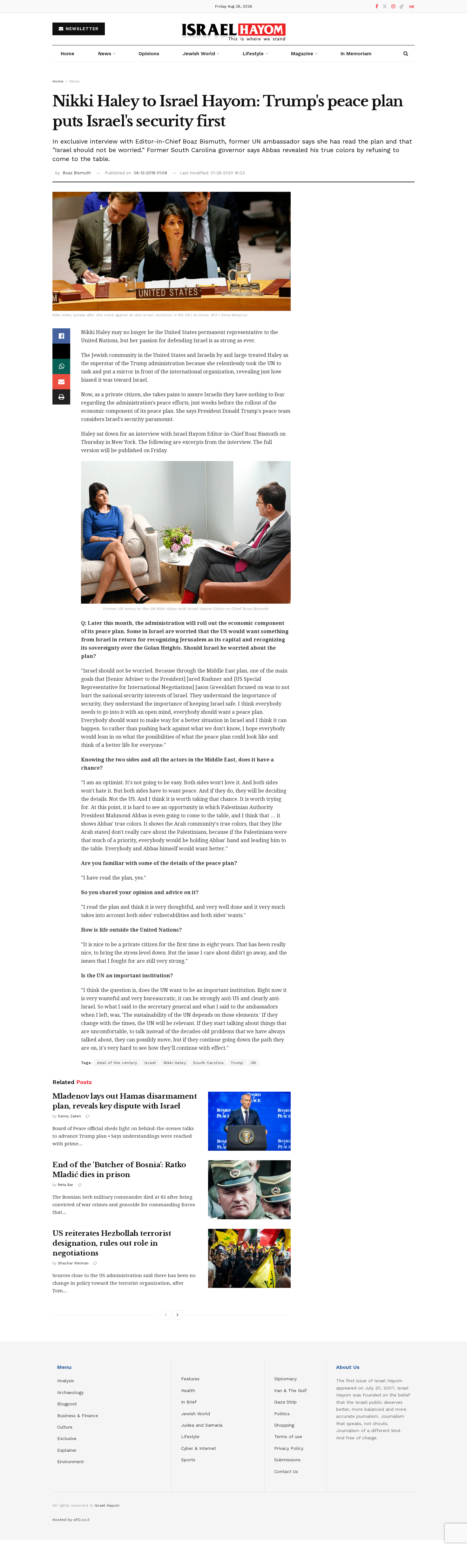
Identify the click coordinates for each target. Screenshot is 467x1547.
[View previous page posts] (166, 1314)
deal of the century (117, 1063)
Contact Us (286, 1471)
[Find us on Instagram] (393, 6)
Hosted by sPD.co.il (71, 1519)
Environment (70, 1461)
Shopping (284, 1425)
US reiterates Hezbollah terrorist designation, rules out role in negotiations (111, 1243)
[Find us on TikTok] (401, 6)
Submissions (287, 1459)
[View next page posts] (177, 1314)
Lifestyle (190, 1436)
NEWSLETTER (81, 28)
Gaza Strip (285, 1401)
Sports (188, 1459)
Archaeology (70, 1392)
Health (188, 1390)
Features (190, 1378)
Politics (282, 1413)
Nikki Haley (175, 1063)
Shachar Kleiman (73, 1263)
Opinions (149, 54)
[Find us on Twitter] (384, 6)
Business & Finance (77, 1415)
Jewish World (195, 1413)
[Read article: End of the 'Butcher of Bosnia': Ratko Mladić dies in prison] (249, 1189)
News (104, 54)
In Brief (189, 1401)
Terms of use (288, 1436)
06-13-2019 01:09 (150, 173)
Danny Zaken (69, 1116)
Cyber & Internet (198, 1448)
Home (67, 54)
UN (253, 1063)
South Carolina (208, 1063)
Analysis (66, 1380)
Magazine (302, 54)
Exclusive (67, 1438)
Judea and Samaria (201, 1425)
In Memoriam (356, 54)
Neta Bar (65, 1185)
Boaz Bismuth (77, 173)
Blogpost (67, 1403)
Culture (64, 1427)
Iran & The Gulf (290, 1390)
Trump (237, 1063)
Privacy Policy (288, 1448)
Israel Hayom (107, 1505)
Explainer (67, 1450)
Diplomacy (286, 1378)
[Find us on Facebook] (377, 6)
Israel (150, 1063)
